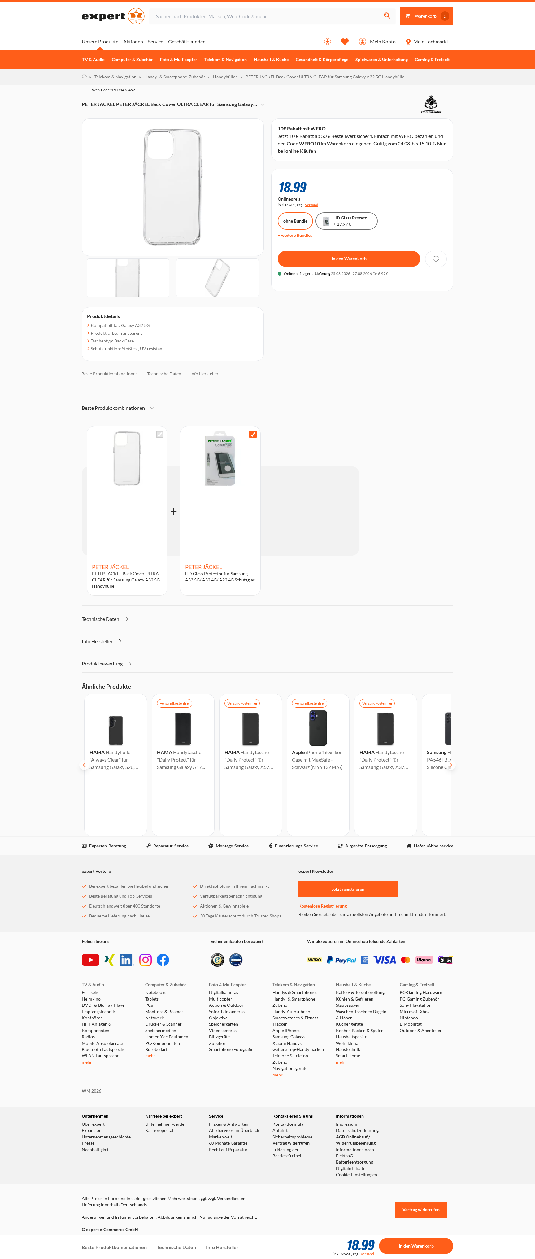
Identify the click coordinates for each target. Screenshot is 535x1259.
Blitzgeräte (219, 1036)
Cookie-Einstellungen (356, 1174)
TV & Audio (93, 59)
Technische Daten (164, 373)
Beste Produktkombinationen (109, 373)
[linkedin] (127, 960)
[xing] (109, 960)
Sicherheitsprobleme (292, 1136)
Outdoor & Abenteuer (421, 1030)
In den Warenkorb (349, 258)
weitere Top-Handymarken (298, 1049)
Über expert (93, 1124)
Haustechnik (348, 1049)
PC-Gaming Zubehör (419, 998)
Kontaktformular (288, 1124)
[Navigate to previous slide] (84, 765)
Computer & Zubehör (132, 59)
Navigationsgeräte (289, 1068)
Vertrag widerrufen (291, 1143)
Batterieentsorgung (354, 1162)
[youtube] (90, 960)
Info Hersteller (204, 373)
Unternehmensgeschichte (106, 1136)
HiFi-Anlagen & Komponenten (96, 1027)
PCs (149, 1005)
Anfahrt (280, 1130)
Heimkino (91, 998)
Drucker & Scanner (163, 1024)
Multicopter (220, 998)
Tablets (152, 998)
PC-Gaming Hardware (421, 992)
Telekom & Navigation (225, 59)
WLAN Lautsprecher (101, 1055)
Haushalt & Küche (271, 59)
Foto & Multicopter (178, 59)
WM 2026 (91, 1091)
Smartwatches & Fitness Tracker (295, 1021)
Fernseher (91, 992)
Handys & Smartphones (294, 992)
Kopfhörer (92, 1017)
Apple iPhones (286, 1030)
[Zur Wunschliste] (345, 41)
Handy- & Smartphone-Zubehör (172, 76)
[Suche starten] (387, 16)
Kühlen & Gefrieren (354, 998)
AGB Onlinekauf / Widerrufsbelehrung (356, 1140)
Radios (88, 1036)
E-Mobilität (411, 1024)
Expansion (92, 1130)
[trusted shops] (217, 960)
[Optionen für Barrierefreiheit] (327, 41)
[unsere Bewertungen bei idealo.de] (236, 960)
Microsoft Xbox (415, 1011)
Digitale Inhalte (350, 1168)
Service (155, 41)
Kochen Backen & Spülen (360, 1030)
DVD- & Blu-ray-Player (104, 1005)
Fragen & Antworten (228, 1124)
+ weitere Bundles (295, 235)
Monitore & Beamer (164, 1011)
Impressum (346, 1124)
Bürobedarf (156, 1049)
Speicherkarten (223, 1024)
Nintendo (409, 1017)
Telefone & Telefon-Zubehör (291, 1058)
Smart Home (348, 1055)
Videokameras (223, 1030)
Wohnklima (347, 1043)
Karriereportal (159, 1130)
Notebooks (155, 992)
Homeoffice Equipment (167, 1036)
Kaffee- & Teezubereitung (360, 992)
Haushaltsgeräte (351, 1036)
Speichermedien (160, 1030)
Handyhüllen (223, 76)
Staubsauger (347, 1005)
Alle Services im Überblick (234, 1130)
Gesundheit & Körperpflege (322, 59)
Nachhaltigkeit (96, 1149)
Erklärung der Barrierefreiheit (287, 1152)
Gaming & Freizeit (432, 59)
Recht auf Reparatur (228, 1149)
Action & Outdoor (226, 1005)
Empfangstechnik (98, 1011)
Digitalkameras (223, 992)
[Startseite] (84, 77)
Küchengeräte (349, 1024)
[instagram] (145, 960)
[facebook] (163, 960)
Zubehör (217, 1043)
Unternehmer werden (166, 1124)
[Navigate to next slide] (451, 765)
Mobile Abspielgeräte (102, 1043)
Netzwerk (154, 1017)
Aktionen (133, 41)
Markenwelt (220, 1136)
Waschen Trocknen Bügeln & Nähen (361, 1014)
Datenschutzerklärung (357, 1130)
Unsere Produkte (100, 41)
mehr (87, 1062)
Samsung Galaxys (288, 1036)
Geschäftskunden (187, 41)
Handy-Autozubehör (292, 1011)
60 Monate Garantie (228, 1143)
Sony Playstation (416, 1005)
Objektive (218, 1017)
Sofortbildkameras (227, 1011)
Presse (88, 1143)
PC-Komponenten (162, 1043)
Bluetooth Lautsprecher (104, 1049)
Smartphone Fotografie (231, 1049)
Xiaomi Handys (287, 1043)
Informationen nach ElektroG (355, 1152)
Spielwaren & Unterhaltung (381, 59)
